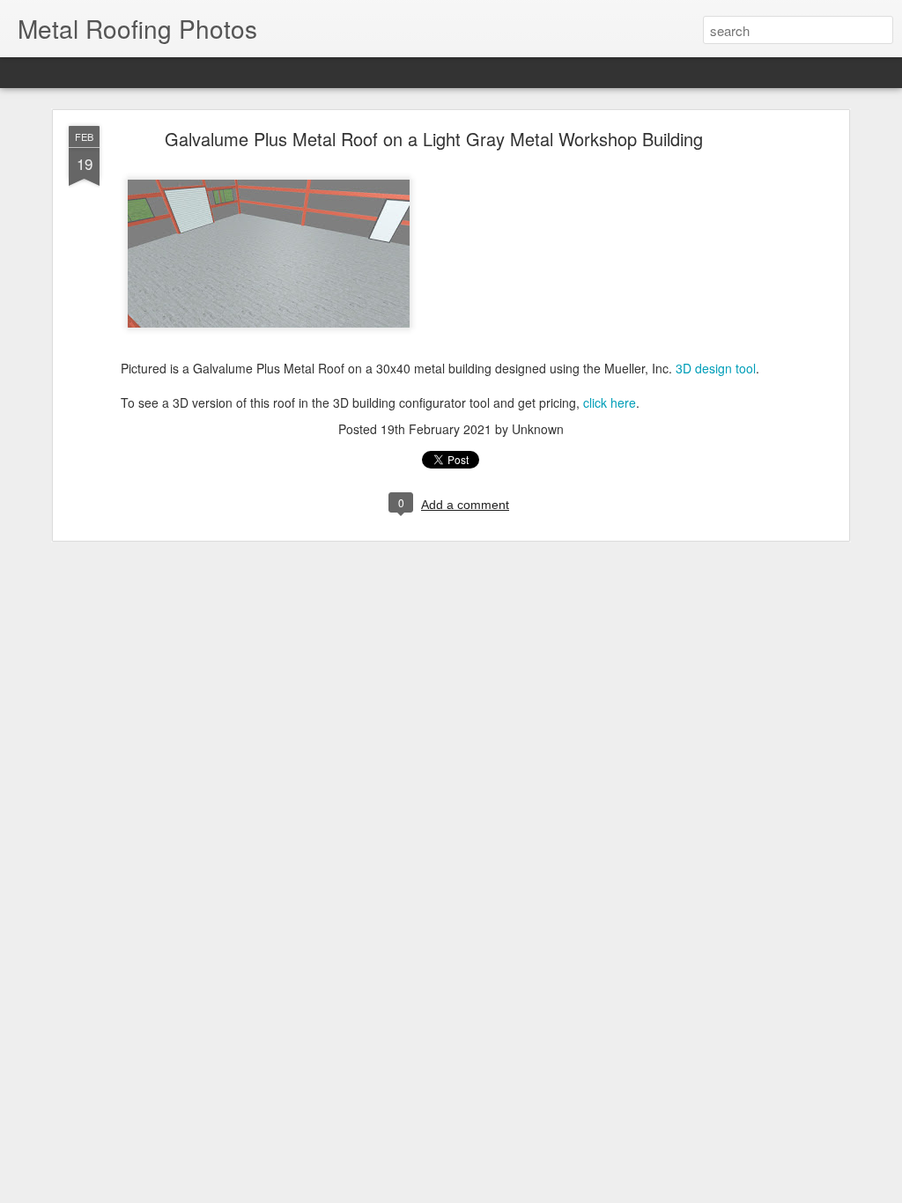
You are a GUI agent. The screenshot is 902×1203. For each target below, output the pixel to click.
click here (609, 402)
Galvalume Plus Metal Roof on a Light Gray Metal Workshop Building (434, 138)
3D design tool (716, 368)
